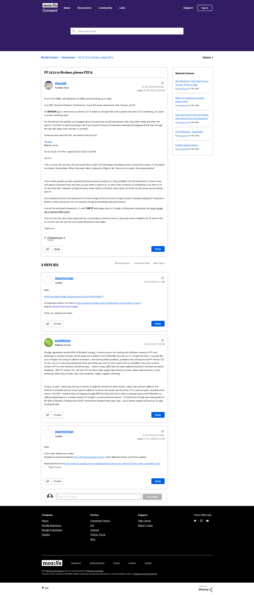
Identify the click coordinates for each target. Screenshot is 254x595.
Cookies (132, 563)
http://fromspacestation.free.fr (89, 457)
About (45, 520)
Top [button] (47, 587)
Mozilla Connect (50, 8)
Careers (46, 534)
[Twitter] (195, 520)
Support (188, 7)
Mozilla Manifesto (51, 525)
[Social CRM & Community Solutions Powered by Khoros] (205, 588)
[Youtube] (207, 520)
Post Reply (152, 497)
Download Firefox (100, 520)
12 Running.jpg (54, 237)
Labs (122, 7)
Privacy (116, 563)
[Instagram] (201, 520)
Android (94, 530)
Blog (92, 539)
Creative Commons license (145, 574)
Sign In (204, 8)
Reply (158, 249)
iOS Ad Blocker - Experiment (189, 131)
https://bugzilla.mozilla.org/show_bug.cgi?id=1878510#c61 (73, 296)
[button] (47, 249)
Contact (148, 563)
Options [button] (207, 57)
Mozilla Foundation (52, 530)
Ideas (67, 7)
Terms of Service (97, 563)
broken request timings (186, 145)
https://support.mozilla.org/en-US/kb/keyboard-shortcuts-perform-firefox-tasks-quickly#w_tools (112, 463)
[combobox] (127, 31)
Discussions (84, 7)
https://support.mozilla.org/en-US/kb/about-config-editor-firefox (108, 303)
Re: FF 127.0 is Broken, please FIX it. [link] (96, 57)
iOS (92, 525)
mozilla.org (76, 563)
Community (105, 7)
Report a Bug (145, 525)
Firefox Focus (97, 534)
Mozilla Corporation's (55, 571)
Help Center (144, 520)
